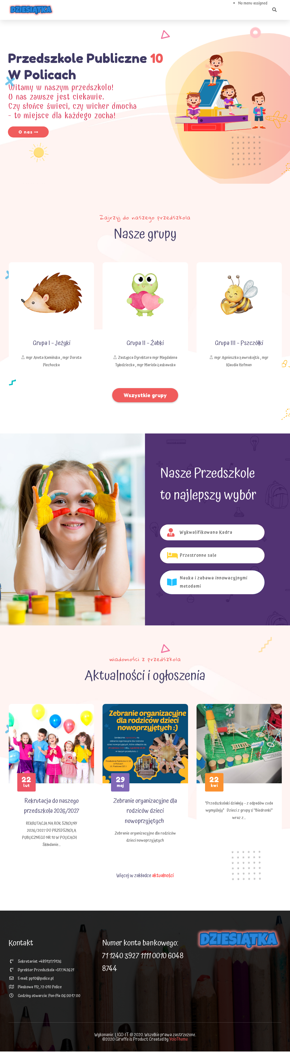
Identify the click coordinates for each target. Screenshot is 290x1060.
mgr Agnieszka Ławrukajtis (236, 358)
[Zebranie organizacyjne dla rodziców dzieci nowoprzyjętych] (145, 743)
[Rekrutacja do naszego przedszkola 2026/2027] (51, 743)
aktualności (163, 875)
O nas (26, 132)
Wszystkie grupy (145, 395)
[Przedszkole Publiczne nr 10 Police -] (31, 10)
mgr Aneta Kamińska (43, 358)
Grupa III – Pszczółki (239, 343)
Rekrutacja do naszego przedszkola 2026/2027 (51, 806)
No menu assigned (252, 3)
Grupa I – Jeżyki (51, 343)
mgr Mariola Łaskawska (156, 365)
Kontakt (20, 943)
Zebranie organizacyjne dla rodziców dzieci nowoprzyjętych (145, 811)
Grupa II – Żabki (145, 343)
